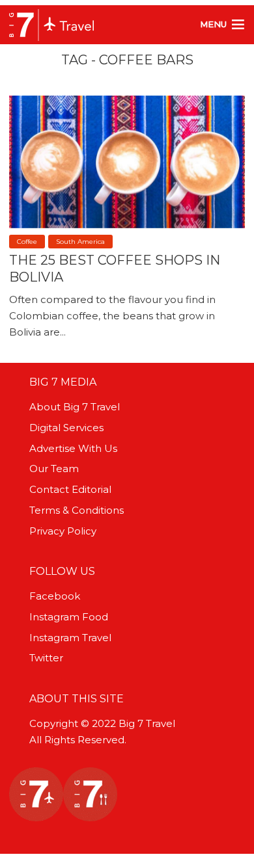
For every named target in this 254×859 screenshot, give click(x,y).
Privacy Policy (62, 531)
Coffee (27, 241)
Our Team (54, 468)
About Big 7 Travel (74, 407)
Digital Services (66, 427)
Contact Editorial (70, 489)
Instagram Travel (70, 637)
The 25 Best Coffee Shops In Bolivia (114, 268)
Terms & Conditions (76, 510)
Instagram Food (68, 617)
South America (80, 241)
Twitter (46, 658)
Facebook (54, 596)
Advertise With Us (73, 448)
